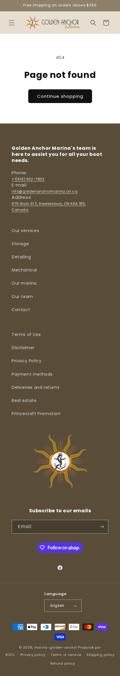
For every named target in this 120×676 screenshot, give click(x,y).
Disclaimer (23, 348)
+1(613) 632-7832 (28, 179)
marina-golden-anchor (55, 647)
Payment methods (32, 374)
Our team (22, 296)
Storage (20, 244)
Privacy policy (32, 654)
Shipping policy (100, 654)
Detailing (21, 257)
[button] (11, 22)
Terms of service (66, 654)
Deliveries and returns (35, 387)
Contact (21, 310)
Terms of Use (26, 334)
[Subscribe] (101, 527)
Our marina (24, 283)
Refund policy (62, 663)
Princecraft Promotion (36, 414)
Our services (25, 231)
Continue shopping (60, 96)
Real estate (24, 400)
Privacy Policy (26, 361)
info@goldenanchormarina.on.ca (44, 191)
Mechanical (24, 270)
